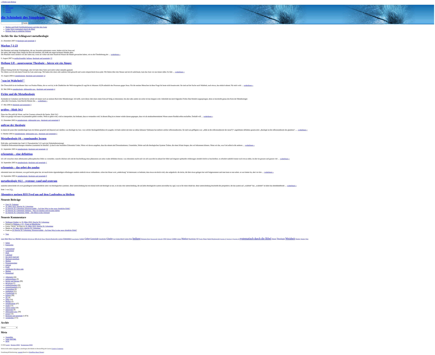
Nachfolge (192, 239)
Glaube (109, 238)
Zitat (306, 239)
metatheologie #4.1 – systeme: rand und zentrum (29, 180)
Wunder (297, 239)
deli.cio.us (38, 239)
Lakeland (8, 255)
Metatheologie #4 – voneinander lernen (23, 138)
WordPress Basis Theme (36, 352)
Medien (8, 261)
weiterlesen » (115, 54)
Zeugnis (303, 239)
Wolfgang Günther (12, 222)
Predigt (201, 239)
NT (197, 239)
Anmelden (9, 337)
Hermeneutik (154, 239)
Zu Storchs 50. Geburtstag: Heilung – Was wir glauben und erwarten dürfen (32, 211)
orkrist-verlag (10, 308)
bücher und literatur (12, 281)
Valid (10, 339)
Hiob (7, 253)
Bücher (18, 239)
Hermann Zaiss (145, 239)
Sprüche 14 (223, 239)
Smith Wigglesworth (213, 239)
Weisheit (290, 238)
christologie (24, 239)
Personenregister (11, 263)
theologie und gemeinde (25, 41)
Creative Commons (57, 348)
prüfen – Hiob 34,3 (12, 109)
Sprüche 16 (236, 239)
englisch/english (20, 58)
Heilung (18, 31)
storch (8, 345)
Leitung (179, 239)
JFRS (164, 239)
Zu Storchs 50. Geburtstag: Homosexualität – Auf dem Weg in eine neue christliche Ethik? (37, 209)
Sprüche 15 (230, 239)
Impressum (9, 8)
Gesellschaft (9, 293)
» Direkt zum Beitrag (8, 2)
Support (8, 12)
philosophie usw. (30, 89)
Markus (184, 238)
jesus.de (160, 239)
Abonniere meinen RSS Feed (37, 194)
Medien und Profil (26, 27)
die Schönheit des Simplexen (23, 17)
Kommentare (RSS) (27, 345)
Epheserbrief (9, 249)
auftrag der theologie (13, 125)
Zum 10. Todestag (11, 204)
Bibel (6, 239)
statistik (8, 10)
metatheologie (20, 76)
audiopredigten (10, 279)
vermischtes (9, 318)
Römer (205, 239)
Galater (82, 239)
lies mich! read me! (12, 257)
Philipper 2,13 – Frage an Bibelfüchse (26, 224)
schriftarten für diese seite (14, 269)
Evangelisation (75, 239)
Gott (114, 239)
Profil (7, 267)
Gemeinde (94, 239)
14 (44, 76)
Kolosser (169, 239)
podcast (8, 265)
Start (7, 6)
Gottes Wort (20, 29)
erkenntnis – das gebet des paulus (20, 167)
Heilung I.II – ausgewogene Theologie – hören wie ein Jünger (36, 63)
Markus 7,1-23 (9, 45)
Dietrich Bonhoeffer (52, 239)
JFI (6, 297)
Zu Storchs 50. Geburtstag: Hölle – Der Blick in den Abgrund (27, 213)
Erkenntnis (67, 239)
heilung (29, 58)
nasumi (20, 352)
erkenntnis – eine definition (17, 153)
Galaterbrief (9, 251)
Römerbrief (9, 273)
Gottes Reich (120, 239)
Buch (13, 239)
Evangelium (9, 289)
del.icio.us (31, 239)
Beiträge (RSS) (15, 345)
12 (47, 149)
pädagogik (9, 310)
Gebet (87, 238)
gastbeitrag (9, 291)
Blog (10, 239)
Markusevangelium (12, 259)
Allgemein (9, 277)
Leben (174, 239)
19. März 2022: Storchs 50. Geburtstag (19, 206)
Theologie (281, 239)
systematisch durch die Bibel (255, 238)
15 (51, 58)
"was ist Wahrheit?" (13, 80)
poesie (7, 314)
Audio (2, 239)
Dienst (43, 239)
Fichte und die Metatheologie (18, 94)
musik (7, 306)
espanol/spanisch (11, 287)
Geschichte (102, 239)
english (60, 239)
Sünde (274, 239)
